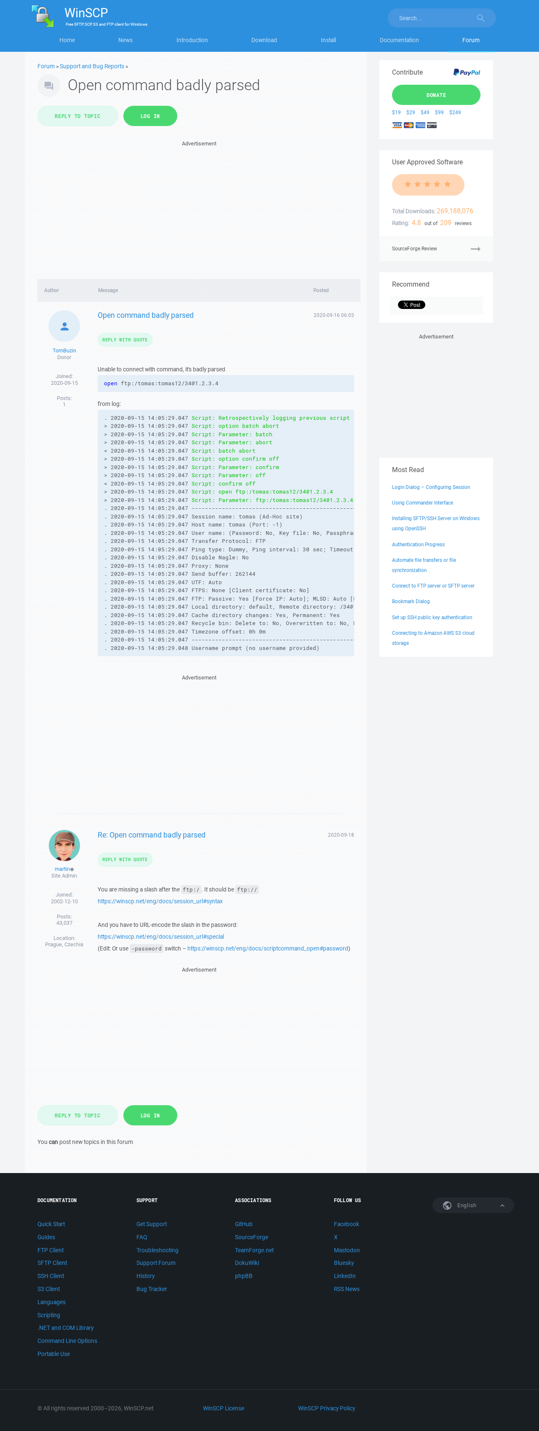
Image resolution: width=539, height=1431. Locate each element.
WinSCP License (223, 1408)
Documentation (399, 40)
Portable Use (53, 1354)
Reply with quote (125, 339)
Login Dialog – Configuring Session (431, 487)
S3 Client (48, 1289)
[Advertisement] (198, 207)
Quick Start (51, 1224)
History (145, 1276)
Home (67, 40)
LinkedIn (345, 1276)
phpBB (244, 1276)
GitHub (244, 1224)
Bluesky (344, 1263)
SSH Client (50, 1276)
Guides (46, 1237)
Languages (51, 1302)
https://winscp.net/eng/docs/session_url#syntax (160, 901)
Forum (471, 40)
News (125, 40)
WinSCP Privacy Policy (326, 1408)
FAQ (141, 1237)
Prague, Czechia (64, 944)
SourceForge (251, 1237)
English (466, 1205)
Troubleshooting (157, 1250)
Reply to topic (78, 116)
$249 (455, 112)
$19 (396, 112)
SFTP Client (52, 1263)
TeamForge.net (254, 1250)
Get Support (151, 1224)
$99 (439, 112)
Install (328, 40)
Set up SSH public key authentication (432, 617)
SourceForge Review (414, 248)
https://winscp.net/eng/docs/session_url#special (161, 936)
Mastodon (347, 1250)
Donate (436, 94)
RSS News (347, 1289)
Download (264, 40)
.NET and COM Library (65, 1328)
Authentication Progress (418, 544)
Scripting (48, 1315)
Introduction (192, 40)
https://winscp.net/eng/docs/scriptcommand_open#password (267, 948)
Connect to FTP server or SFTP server (433, 586)
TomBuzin (64, 350)
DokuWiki (247, 1263)
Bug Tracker (151, 1289)
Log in (150, 116)
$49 (425, 112)
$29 (410, 112)
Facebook (346, 1224)
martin (62, 869)
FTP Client (50, 1250)
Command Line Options (67, 1341)
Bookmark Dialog (411, 601)
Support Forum (156, 1263)
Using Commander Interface (422, 502)
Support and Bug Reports (92, 66)
